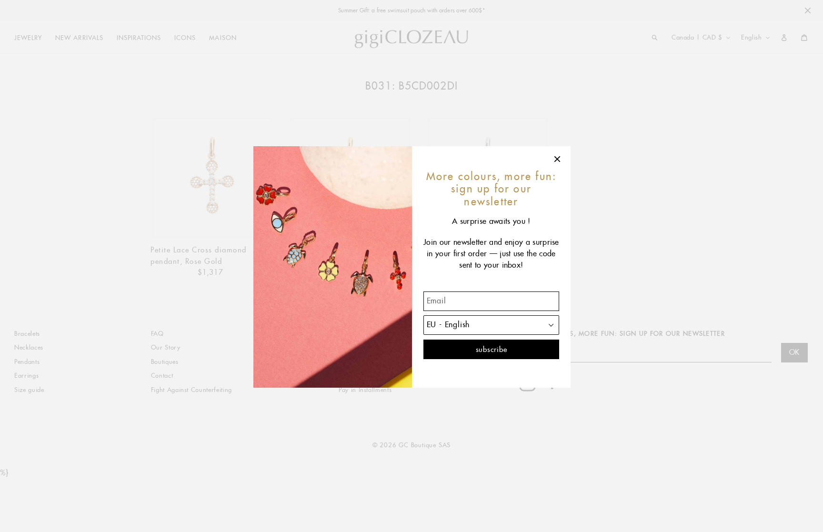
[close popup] (558, 159)
